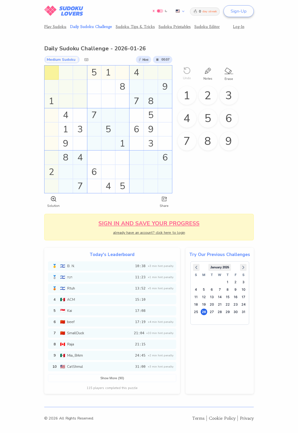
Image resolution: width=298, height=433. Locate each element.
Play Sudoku (55, 26)
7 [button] (220, 289)
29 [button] (228, 312)
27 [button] (212, 312)
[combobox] (179, 11)
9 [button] (235, 289)
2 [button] (235, 282)
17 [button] (243, 297)
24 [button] (243, 304)
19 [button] (204, 304)
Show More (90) (112, 378)
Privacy (247, 418)
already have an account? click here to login (149, 232)
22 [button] (228, 304)
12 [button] (204, 297)
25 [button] (196, 312)
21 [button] (220, 304)
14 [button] (220, 297)
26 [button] (204, 312)
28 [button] (220, 312)
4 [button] (196, 289)
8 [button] (228, 289)
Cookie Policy (222, 418)
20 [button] (212, 304)
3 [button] (243, 282)
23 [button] (236, 304)
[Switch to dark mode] (160, 11)
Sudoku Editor (207, 26)
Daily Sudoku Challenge (91, 26)
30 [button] (236, 312)
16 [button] (235, 297)
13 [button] (212, 297)
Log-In (238, 26)
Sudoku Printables (175, 26)
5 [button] (204, 289)
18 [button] (196, 304)
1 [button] (227, 282)
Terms (198, 418)
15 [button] (228, 297)
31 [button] (243, 312)
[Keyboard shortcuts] (86, 60)
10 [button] (243, 289)
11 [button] (196, 297)
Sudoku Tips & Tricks (135, 26)
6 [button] (212, 289)
